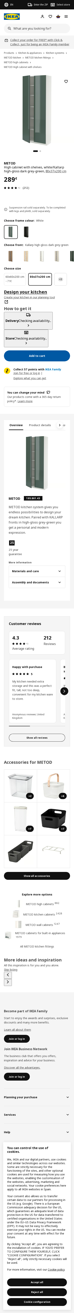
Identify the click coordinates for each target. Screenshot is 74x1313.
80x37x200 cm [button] (56, 171)
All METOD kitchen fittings (37, 946)
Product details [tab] (40, 425)
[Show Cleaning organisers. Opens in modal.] (20, 851)
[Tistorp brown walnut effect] (11, 256)
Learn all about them (17, 1030)
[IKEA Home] (12, 16)
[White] (11, 232)
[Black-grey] (26, 232)
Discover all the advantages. (22, 1067)
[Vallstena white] (42, 256)
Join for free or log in (26, 373)
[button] (17, 548)
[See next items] (60, 425)
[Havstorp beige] (57, 256)
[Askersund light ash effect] (26, 256)
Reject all (37, 1292)
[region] (37, 109)
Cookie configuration (37, 1302)
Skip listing (10, 969)
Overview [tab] (16, 425)
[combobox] (36, 28)
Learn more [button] (25, 401)
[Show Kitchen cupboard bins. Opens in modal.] (53, 851)
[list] (37, 691)
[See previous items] (8, 975)
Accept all (37, 1282)
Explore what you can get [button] (29, 378)
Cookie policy (56, 1269)
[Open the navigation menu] (66, 16)
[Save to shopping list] (66, 81)
